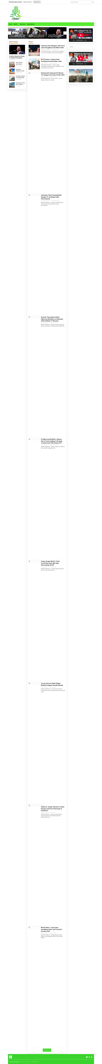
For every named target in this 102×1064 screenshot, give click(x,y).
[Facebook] (87, 1057)
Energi (42, 805)
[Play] (71, 40)
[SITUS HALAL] (16, 13)
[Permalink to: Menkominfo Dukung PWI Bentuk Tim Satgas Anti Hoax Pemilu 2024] (34, 132)
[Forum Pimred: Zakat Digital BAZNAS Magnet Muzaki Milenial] (44, 691)
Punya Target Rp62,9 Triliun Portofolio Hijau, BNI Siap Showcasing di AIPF (50, 563)
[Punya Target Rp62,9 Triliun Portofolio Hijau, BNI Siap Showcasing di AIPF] (55, 570)
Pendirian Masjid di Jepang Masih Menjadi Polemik (20, 77)
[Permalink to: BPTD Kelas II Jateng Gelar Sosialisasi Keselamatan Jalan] (34, 64)
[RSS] (92, 1057)
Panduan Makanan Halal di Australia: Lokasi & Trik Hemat (20, 70)
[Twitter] (89, 1057)
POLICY (48, 49)
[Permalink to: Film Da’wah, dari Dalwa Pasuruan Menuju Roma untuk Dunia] (12, 64)
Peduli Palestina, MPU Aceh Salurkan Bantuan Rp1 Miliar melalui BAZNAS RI (17, 36)
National (43, 63)
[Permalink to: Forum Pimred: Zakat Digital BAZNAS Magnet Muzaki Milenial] (34, 742)
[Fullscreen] (91, 40)
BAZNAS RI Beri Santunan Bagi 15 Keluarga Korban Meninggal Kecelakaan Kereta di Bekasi (36, 36)
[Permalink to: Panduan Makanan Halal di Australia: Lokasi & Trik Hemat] (12, 71)
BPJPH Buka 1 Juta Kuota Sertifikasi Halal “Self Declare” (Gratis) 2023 (51, 929)
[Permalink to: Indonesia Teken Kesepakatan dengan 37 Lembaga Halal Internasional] (34, 254)
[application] (81, 35)
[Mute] (88, 40)
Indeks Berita (35, 1061)
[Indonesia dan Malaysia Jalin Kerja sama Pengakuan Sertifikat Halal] (63, 52)
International (43, 49)
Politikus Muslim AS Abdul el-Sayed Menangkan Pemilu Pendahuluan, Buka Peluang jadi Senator (56, 36)
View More (47, 1050)
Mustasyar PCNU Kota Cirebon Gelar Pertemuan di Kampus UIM (20, 83)
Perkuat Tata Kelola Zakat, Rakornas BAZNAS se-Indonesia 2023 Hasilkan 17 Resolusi (52, 319)
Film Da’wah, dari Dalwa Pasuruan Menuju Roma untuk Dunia (19, 63)
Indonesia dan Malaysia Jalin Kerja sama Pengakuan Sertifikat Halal (53, 46)
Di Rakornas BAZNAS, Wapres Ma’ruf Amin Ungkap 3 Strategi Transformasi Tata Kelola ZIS (51, 441)
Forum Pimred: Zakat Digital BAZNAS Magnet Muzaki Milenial (52, 684)
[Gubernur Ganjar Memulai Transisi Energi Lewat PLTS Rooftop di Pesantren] (50, 817)
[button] (92, 2)
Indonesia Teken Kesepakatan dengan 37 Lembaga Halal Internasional (51, 197)
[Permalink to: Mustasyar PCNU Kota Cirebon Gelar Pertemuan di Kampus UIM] (12, 85)
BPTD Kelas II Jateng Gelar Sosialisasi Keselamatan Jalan (51, 60)
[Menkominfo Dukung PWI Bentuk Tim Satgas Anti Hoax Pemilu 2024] (54, 80)
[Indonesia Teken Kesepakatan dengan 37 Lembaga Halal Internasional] (48, 205)
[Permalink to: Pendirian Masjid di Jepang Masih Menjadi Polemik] (12, 78)
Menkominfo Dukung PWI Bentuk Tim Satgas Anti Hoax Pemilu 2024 (53, 74)
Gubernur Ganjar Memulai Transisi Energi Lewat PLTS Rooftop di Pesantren (52, 808)
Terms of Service (26, 1061)
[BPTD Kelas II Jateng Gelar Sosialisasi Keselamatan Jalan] (54, 67)
